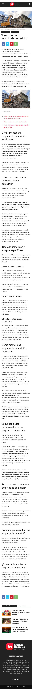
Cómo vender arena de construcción (15, 122)
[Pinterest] (12, 44)
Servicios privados (20, 29)
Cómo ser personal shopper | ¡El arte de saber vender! (21, 613)
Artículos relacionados (9, 606)
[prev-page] (3, 636)
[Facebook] (3, 44)
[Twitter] (7, 44)
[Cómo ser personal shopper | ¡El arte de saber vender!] (6, 613)
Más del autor (22, 606)
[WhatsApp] (16, 44)
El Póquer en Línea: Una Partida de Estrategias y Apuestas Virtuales (20, 629)
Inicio (2, 29)
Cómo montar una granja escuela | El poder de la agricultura (20, 621)
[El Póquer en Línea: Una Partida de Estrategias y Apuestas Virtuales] (6, 630)
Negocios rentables (10, 29)
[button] (3, 4)
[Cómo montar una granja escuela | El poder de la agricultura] (6, 621)
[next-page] (6, 636)
